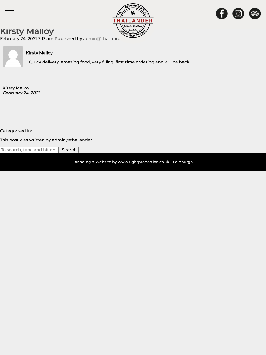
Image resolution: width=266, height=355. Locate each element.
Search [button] (69, 149)
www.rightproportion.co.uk (143, 162)
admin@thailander (103, 38)
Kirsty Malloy (27, 31)
